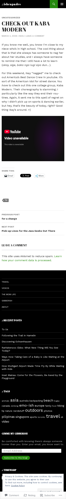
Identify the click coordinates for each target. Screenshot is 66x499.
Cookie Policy (18, 485)
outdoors (34, 410)
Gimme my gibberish (15, 433)
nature (8, 411)
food (54, 406)
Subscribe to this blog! (15, 458)
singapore (22, 416)
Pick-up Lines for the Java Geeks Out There (28, 229)
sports (33, 417)
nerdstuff (18, 411)
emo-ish (26, 405)
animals (5, 401)
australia (24, 401)
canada (6, 405)
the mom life (9, 294)
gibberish (7, 301)
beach (48, 400)
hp (3, 411)
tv (6, 200)
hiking (60, 405)
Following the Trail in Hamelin (19, 335)
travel (5, 282)
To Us (5, 329)
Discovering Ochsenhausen (17, 341)
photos (48, 411)
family (48, 406)
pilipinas (8, 417)
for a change (11, 216)
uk (62, 417)
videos (5, 288)
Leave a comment (35, 36)
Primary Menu (62, 4)
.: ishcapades (11, 4)
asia (14, 400)
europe (39, 405)
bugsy (57, 401)
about (5, 307)
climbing (14, 406)
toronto (41, 417)
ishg (21, 36)
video (5, 421)
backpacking (36, 401)
